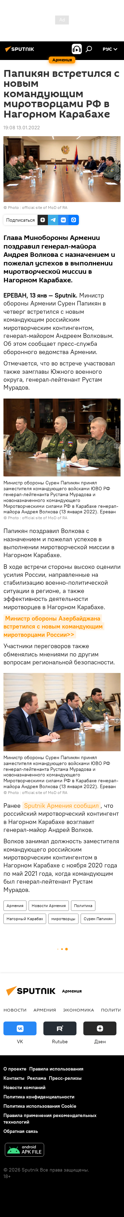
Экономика (78, 1010)
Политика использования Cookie (39, 1106)
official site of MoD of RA (45, 207)
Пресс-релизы (65, 1078)
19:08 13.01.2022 (21, 127)
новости (15, 1010)
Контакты (13, 1078)
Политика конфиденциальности (38, 1097)
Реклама (36, 1078)
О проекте (15, 1069)
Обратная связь (20, 1131)
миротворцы (63, 918)
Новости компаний (24, 1087)
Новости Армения (49, 905)
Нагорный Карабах (25, 918)
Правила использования (56, 1069)
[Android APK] (24, 1150)
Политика (83, 905)
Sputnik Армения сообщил (61, 805)
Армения (15, 905)
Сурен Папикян (98, 918)
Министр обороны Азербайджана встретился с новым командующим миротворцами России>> (53, 626)
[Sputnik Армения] (20, 52)
